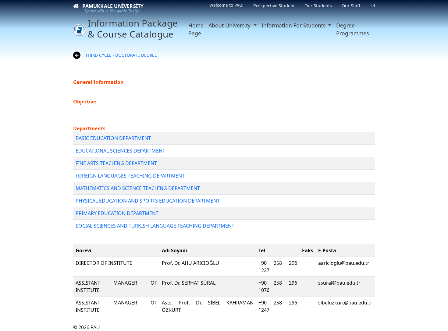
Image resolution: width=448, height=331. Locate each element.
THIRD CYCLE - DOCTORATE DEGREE (121, 55)
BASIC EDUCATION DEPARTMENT (113, 138)
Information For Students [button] (294, 25)
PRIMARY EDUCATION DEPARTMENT (117, 213)
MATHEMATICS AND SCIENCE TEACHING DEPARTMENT (138, 188)
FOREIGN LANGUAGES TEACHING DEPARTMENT (130, 175)
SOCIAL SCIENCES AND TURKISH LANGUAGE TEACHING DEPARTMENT (155, 225)
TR (372, 5)
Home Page (196, 29)
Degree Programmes (352, 29)
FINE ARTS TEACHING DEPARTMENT (116, 163)
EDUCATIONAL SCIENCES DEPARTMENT (120, 150)
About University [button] (230, 25)
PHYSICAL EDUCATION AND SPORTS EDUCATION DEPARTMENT (148, 200)
